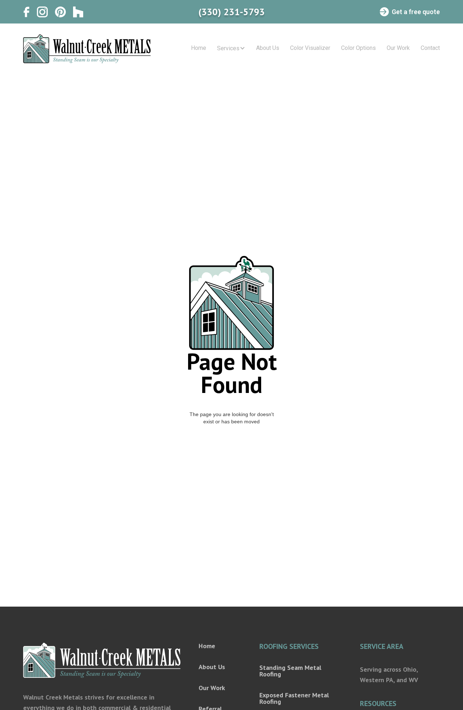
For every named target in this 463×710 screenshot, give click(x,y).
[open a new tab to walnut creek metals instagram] (42, 12)
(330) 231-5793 (231, 12)
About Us (267, 48)
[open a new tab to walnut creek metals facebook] (26, 12)
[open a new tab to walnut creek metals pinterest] (60, 12)
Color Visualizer (310, 48)
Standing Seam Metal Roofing (290, 670)
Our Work (398, 48)
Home (198, 48)
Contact (430, 48)
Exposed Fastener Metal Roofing (294, 698)
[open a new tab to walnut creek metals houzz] (78, 12)
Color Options (358, 48)
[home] (87, 48)
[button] (231, 48)
